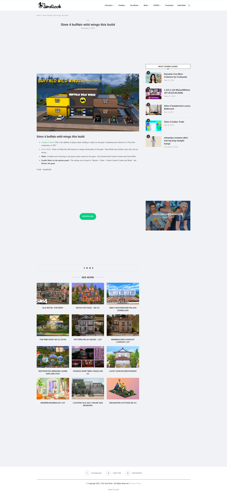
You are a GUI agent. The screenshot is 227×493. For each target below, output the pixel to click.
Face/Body (134, 5)
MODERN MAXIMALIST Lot (53, 403)
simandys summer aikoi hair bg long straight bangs (176, 141)
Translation (169, 5)
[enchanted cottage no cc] (123, 388)
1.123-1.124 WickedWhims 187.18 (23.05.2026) (177, 91)
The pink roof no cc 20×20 (53, 339)
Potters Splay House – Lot (88, 339)
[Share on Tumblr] (92, 268)
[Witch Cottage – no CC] (88, 293)
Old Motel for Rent (52, 308)
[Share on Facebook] (84, 268)
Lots (87, 20)
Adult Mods (181, 5)
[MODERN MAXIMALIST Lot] (53, 388)
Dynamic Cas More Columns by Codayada (175, 75)
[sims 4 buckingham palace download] (123, 293)
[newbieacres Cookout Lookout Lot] (123, 325)
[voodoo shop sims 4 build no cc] (88, 357)
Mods (146, 5)
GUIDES (156, 5)
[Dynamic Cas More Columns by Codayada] (153, 78)
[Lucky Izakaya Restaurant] (123, 357)
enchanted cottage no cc (123, 403)
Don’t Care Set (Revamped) (168, 214)
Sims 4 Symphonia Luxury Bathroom (177, 107)
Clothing (121, 5)
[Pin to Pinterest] (90, 268)
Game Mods (46, 149)
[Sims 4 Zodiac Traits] (153, 125)
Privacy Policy (135, 483)
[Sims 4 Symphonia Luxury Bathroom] (153, 110)
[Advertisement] (88, 51)
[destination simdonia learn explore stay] (53, 357)
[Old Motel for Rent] (53, 293)
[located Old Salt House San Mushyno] (88, 388)
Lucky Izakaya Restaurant (123, 371)
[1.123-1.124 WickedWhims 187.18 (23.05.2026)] (153, 94)
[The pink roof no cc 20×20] (53, 325)
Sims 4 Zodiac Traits (174, 122)
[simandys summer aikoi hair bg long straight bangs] (153, 141)
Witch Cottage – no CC (88, 308)
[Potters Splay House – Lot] (88, 325)
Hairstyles (109, 5)
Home (39, 15)
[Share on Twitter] (87, 268)
